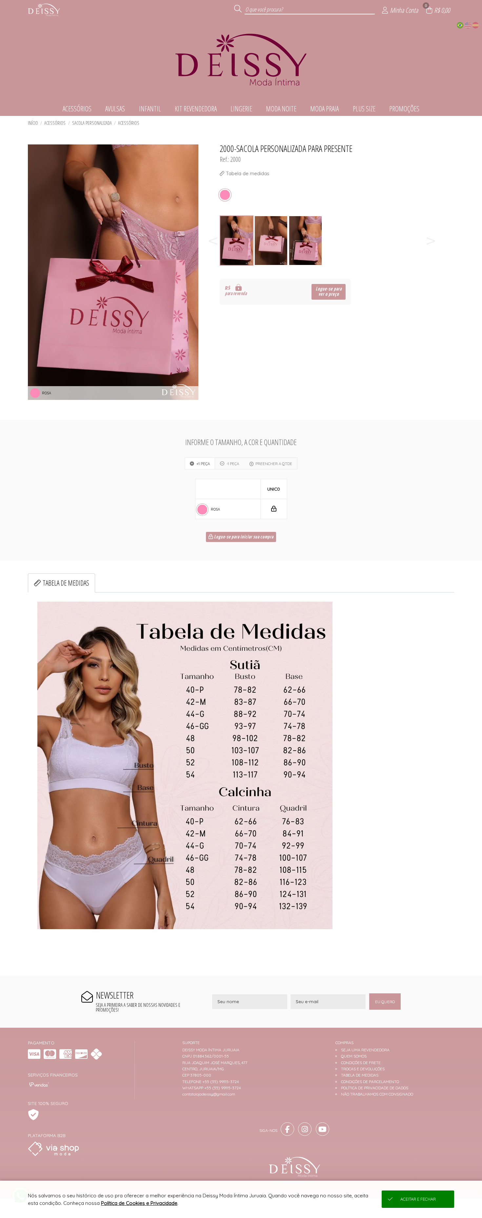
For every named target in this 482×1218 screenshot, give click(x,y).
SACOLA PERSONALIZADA (92, 123)
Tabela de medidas (66, 583)
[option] (237, 240)
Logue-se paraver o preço (329, 292)
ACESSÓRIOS (55, 123)
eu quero (385, 1001)
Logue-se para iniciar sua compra (243, 537)
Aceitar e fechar (418, 1199)
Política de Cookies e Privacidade (139, 1203)
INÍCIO (33, 123)
